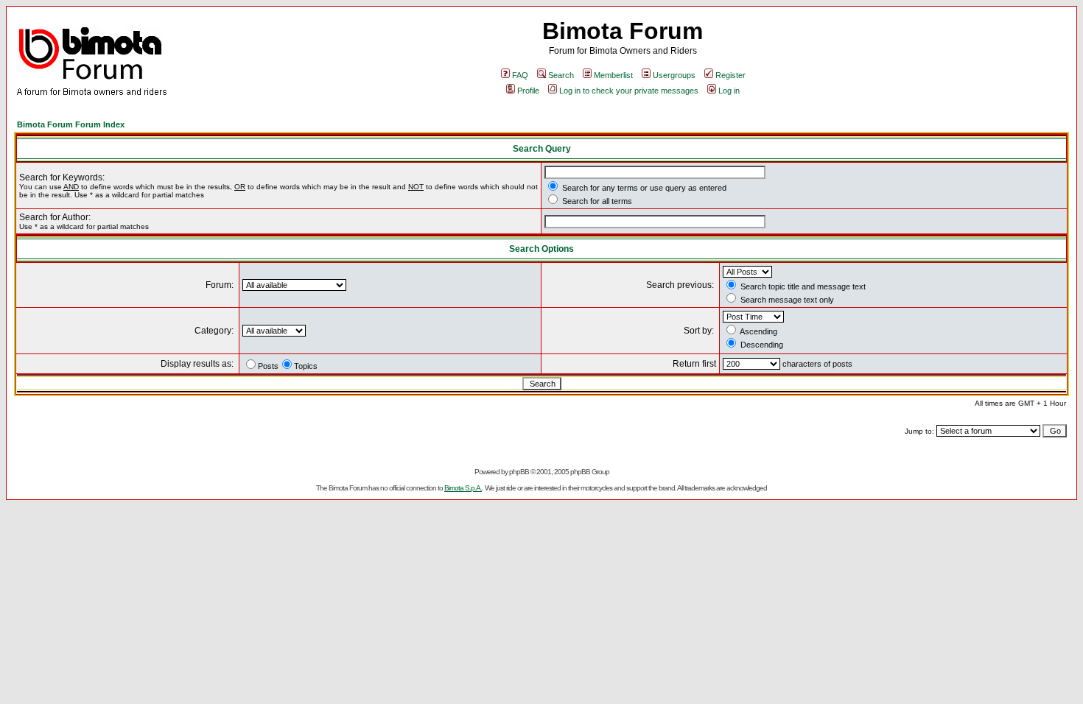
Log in (729, 90)
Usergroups (674, 75)
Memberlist (613, 75)
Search (561, 75)
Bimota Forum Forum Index (71, 124)
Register (730, 75)
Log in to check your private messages (628, 90)
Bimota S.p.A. (463, 488)
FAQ (520, 75)
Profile (528, 90)
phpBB (519, 472)
